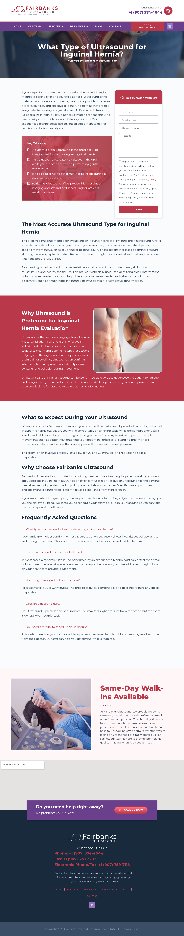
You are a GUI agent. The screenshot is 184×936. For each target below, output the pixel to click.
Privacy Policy (148, 179)
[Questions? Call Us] (168, 10)
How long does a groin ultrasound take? (53, 580)
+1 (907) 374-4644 (145, 12)
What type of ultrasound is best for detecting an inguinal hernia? (69, 529)
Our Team (34, 26)
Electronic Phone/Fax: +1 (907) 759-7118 (92, 864)
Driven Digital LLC (111, 929)
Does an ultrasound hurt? (43, 603)
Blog (98, 26)
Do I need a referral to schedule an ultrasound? (57, 627)
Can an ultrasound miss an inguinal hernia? (55, 552)
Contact (115, 26)
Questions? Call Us (151, 7)
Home (17, 26)
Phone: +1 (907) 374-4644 (78, 853)
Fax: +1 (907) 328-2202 (75, 859)
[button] (92, 529)
